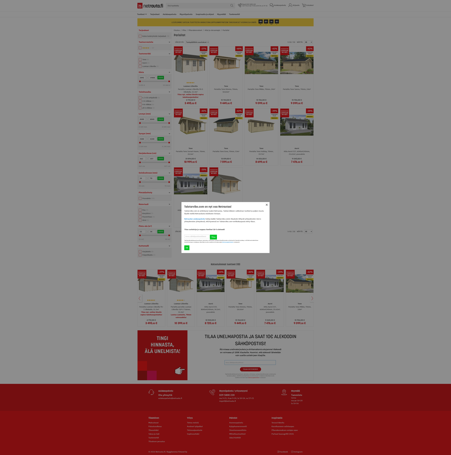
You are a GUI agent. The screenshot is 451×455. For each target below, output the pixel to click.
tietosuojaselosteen (227, 242)
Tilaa (213, 237)
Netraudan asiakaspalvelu (194, 219)
